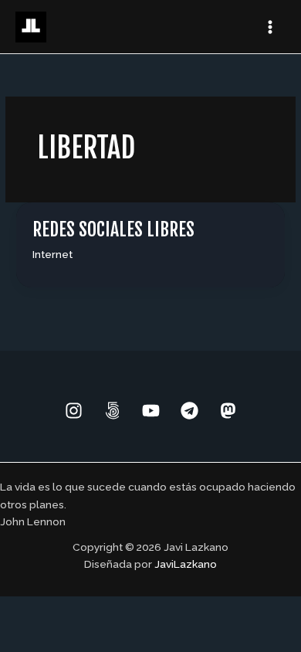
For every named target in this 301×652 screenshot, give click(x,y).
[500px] (112, 410)
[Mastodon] (228, 410)
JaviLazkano (185, 564)
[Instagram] (74, 410)
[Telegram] (189, 410)
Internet (52, 254)
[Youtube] (151, 410)
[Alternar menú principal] (270, 26)
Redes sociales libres (113, 229)
